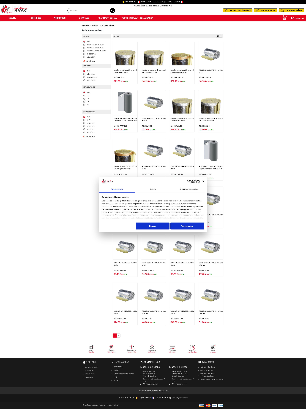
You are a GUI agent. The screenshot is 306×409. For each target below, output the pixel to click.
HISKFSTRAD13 (120, 126)
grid (114, 36)
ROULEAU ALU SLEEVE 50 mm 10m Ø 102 (182, 168)
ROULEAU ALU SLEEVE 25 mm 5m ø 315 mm (211, 312)
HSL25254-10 (120, 319)
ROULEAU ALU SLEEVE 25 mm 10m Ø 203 (182, 264)
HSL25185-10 (120, 270)
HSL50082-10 (205, 78)
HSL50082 (147, 126)
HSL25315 (204, 319)
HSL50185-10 (148, 270)
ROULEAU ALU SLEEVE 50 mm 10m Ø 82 (211, 71)
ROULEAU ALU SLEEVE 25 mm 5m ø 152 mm (211, 216)
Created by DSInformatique (109, 405)
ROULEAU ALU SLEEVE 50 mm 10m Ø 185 (154, 264)
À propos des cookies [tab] (189, 189)
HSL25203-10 (177, 270)
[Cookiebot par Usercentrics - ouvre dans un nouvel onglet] (189, 181)
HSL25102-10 (148, 174)
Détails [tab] (153, 189)
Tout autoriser (187, 226)
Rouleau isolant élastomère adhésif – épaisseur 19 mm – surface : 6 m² (211, 168)
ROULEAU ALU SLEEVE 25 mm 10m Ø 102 (154, 168)
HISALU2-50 (204, 126)
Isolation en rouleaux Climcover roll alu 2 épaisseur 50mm (211, 119)
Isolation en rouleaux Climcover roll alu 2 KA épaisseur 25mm (182, 71)
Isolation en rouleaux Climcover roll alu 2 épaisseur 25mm (154, 71)
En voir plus (90, 61)
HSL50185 (147, 319)
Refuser (152, 226)
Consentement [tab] (117, 189)
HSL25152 (204, 222)
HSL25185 (204, 270)
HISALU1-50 (176, 126)
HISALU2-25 (147, 78)
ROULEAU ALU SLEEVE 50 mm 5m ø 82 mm (154, 119)
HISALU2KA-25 (177, 78)
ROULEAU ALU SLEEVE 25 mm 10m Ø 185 (125, 264)
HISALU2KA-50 (120, 174)
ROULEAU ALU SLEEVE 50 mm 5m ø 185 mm (154, 312)
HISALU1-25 (119, 78)
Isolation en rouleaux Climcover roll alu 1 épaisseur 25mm (125, 71)
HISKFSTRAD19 (205, 174)
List (118, 36)
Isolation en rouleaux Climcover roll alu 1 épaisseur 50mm (182, 119)
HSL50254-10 (177, 319)
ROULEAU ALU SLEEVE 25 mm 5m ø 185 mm (211, 264)
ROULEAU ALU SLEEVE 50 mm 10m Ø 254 (182, 312)
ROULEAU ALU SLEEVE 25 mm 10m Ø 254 (125, 312)
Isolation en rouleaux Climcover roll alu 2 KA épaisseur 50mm (125, 168)
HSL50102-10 (177, 174)
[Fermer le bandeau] (203, 181)
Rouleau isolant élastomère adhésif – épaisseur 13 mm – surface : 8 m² (125, 119)
